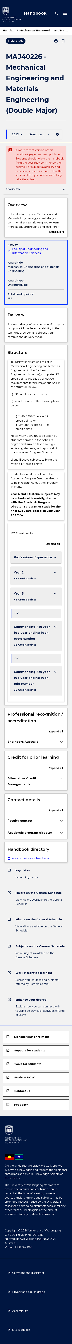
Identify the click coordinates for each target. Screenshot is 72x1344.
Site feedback (21, 1329)
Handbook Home (9, 30)
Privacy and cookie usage (28, 1292)
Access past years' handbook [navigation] (30, 858)
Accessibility (20, 1311)
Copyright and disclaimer (28, 1273)
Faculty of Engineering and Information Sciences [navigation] (30, 251)
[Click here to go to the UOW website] (11, 15)
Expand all (53, 544)
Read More (56, 232)
